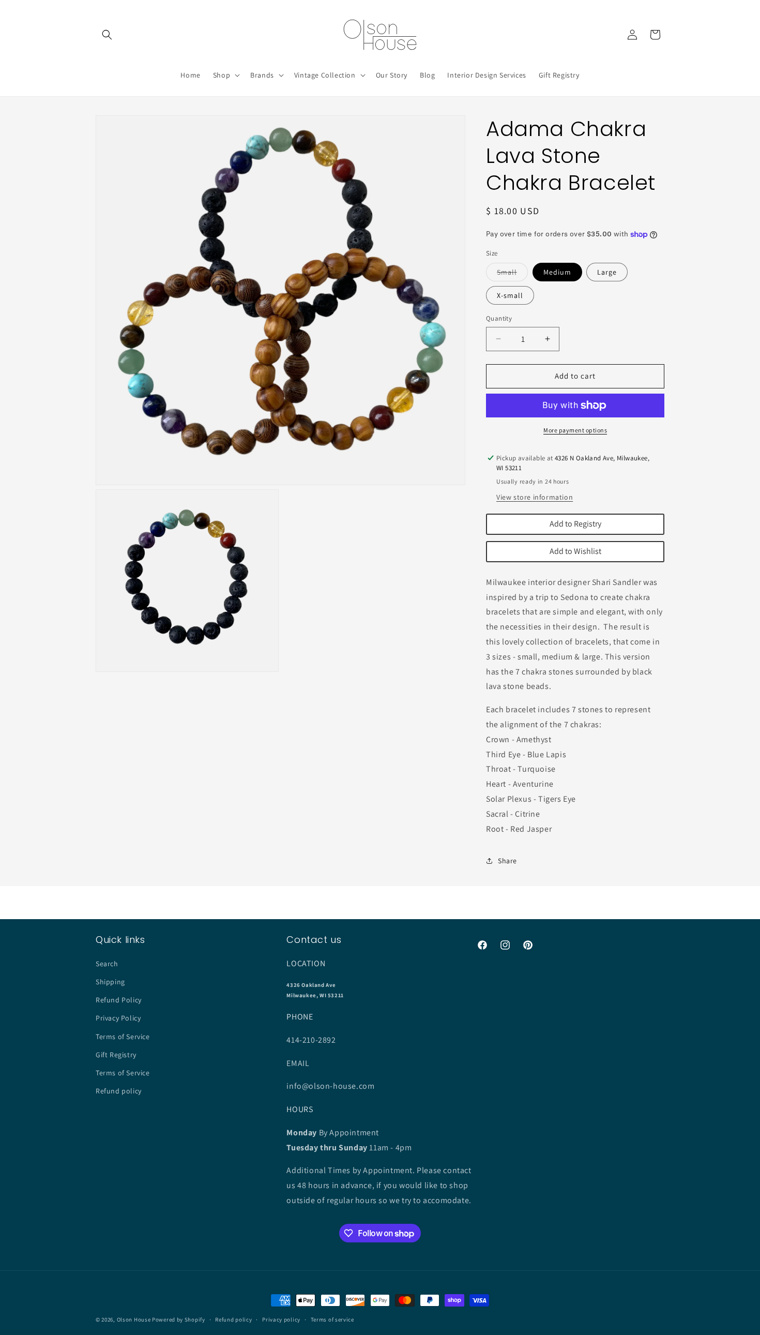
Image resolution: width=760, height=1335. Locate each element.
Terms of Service (123, 1036)
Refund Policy (119, 999)
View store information (534, 497)
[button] (107, 34)
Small (512, 274)
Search (107, 963)
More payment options (575, 430)
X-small (510, 295)
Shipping (110, 981)
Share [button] (507, 860)
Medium (557, 272)
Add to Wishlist (575, 551)
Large (607, 272)
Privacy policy (281, 1319)
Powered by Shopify (178, 1319)
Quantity (499, 318)
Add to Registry (575, 523)
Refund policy (119, 1091)
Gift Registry (116, 1054)
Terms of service (332, 1319)
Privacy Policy (118, 1018)
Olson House (134, 1319)
